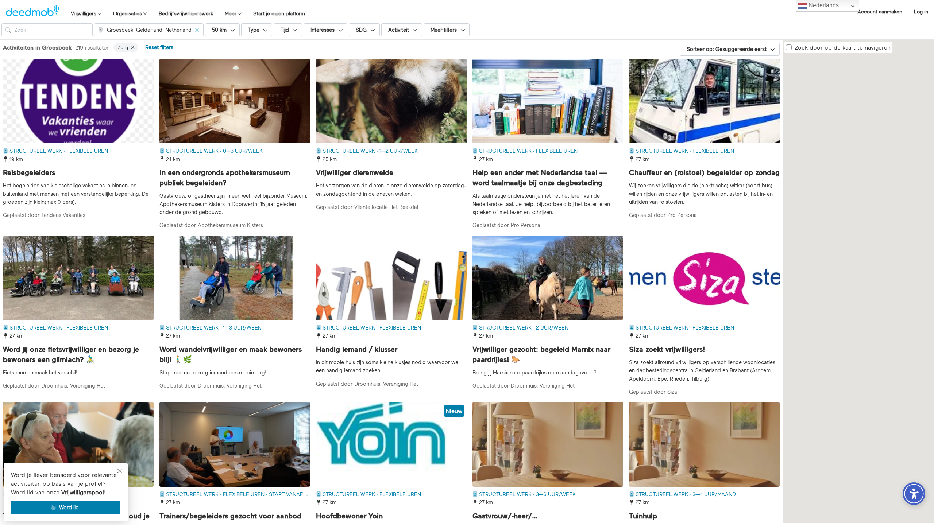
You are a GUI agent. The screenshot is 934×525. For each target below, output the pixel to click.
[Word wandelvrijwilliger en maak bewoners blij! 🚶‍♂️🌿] (234, 278)
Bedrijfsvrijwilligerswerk (186, 13)
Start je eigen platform (279, 13)
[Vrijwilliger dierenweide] (391, 101)
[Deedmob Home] (32, 12)
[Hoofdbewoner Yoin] (391, 444)
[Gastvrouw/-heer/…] (547, 444)
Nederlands (823, 5)
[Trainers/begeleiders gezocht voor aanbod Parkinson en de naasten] (234, 444)
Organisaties (127, 13)
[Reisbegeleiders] (78, 101)
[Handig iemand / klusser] (391, 278)
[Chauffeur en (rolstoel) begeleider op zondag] (704, 101)
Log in (921, 11)
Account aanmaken (879, 11)
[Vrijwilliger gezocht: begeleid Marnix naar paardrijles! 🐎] (547, 278)
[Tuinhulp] (704, 444)
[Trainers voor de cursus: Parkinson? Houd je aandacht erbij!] (78, 444)
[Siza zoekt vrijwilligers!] (704, 278)
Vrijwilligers (83, 13)
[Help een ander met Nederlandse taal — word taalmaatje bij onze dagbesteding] (547, 101)
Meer (230, 13)
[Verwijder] (197, 30)
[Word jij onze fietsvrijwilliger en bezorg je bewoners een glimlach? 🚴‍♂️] (78, 278)
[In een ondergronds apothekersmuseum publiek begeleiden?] (234, 101)
